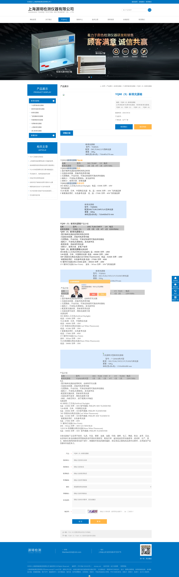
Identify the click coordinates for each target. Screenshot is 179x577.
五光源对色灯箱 (35, 195)
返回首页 (135, 2)
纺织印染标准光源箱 (37, 109)
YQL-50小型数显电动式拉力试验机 (79, 532)
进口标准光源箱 (36, 131)
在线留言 (142, 2)
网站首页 (33, 19)
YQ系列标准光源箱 (37, 105)
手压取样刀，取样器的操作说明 (40, 174)
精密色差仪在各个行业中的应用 (40, 186)
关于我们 (48, 19)
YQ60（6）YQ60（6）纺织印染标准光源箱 (82, 535)
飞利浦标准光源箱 (37, 116)
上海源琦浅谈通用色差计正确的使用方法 (43, 161)
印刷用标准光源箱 (37, 120)
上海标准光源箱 (36, 127)
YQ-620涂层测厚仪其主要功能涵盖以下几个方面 (43, 169)
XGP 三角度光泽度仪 (36, 157)
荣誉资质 (111, 19)
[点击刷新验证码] (92, 511)
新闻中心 (80, 19)
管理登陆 (123, 566)
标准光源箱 (35, 101)
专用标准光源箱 (36, 123)
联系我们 (149, 2)
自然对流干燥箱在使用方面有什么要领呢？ (43, 182)
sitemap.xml (97, 566)
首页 (103, 86)
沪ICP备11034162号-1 (84, 566)
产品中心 (64, 19)
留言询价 (143, 127)
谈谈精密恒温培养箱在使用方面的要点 (42, 165)
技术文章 (95, 19)
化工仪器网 (114, 566)
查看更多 (34, 135)
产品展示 (109, 86)
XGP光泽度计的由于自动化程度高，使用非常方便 (43, 191)
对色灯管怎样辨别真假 (37, 178)
